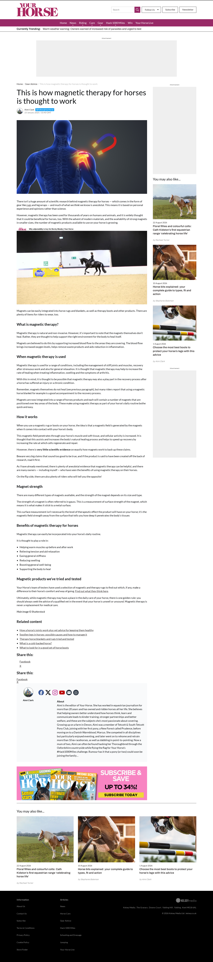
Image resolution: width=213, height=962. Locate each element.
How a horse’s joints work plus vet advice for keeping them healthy (57, 630)
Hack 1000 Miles (115, 22)
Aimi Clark (29, 109)
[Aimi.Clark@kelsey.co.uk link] (69, 692)
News (73, 22)
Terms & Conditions (25, 928)
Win (130, 22)
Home (63, 22)
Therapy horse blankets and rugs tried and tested (47, 639)
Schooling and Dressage (70, 935)
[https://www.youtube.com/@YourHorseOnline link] (62, 692)
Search (137, 10)
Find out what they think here (91, 591)
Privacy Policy (23, 935)
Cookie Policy (23, 942)
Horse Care (65, 913)
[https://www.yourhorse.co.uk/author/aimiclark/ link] (76, 692)
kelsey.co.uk (191, 913)
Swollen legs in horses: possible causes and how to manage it (53, 634)
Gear (100, 22)
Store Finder (22, 949)
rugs (28, 205)
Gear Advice (31, 84)
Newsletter (187, 9)
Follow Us (150, 9)
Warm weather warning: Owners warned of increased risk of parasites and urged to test (92, 28)
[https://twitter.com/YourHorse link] (48, 692)
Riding (83, 22)
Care (92, 22)
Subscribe (170, 9)
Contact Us (22, 913)
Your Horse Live (144, 22)
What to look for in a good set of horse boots (44, 647)
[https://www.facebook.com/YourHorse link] (41, 692)
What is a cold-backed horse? (36, 643)
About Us (21, 906)
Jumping (64, 942)
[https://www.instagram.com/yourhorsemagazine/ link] (55, 692)
